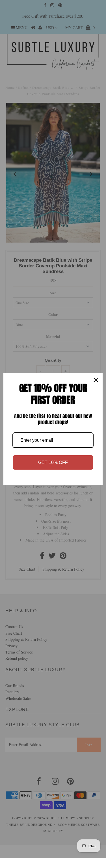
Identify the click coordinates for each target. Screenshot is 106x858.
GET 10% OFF (53, 462)
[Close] (96, 380)
